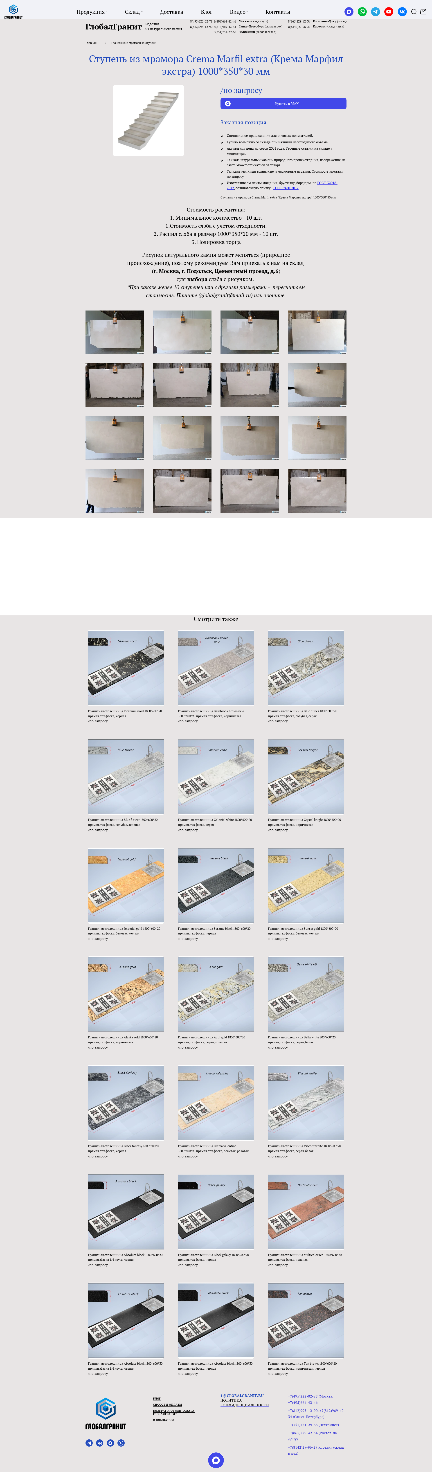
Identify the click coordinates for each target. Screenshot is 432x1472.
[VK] (402, 11)
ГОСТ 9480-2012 (286, 188)
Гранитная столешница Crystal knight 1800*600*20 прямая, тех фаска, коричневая (304, 822)
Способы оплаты (167, 1404)
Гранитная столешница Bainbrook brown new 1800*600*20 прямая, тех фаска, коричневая (211, 713)
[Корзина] (424, 11)
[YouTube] (388, 11)
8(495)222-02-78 (201, 21)
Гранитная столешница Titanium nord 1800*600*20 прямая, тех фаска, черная (125, 713)
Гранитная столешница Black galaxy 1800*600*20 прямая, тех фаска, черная (213, 1257)
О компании (163, 1420)
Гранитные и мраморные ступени (133, 43)
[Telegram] (375, 11)
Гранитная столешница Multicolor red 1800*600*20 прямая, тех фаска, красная (305, 1257)
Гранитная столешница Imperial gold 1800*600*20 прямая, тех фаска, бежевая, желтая (124, 931)
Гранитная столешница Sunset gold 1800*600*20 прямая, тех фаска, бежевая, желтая (303, 931)
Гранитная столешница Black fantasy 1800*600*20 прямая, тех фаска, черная (124, 1148)
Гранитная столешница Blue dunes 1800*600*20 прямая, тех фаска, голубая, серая (302, 713)
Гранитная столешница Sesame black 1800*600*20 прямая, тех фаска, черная (214, 931)
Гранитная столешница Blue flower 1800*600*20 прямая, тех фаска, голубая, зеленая (123, 822)
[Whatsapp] (362, 11)
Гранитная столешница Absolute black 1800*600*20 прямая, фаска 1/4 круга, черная (125, 1257)
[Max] (348, 11)
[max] (216, 1460)
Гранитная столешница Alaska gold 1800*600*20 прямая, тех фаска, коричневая (123, 1039)
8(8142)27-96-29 (299, 27)
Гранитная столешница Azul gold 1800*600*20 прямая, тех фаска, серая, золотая (211, 1039)
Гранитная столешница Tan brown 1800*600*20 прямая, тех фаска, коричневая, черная (302, 1366)
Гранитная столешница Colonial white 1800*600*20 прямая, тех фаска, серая (215, 822)
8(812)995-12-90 (201, 27)
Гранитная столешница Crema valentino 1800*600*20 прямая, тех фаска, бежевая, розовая (213, 1148)
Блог (157, 1398)
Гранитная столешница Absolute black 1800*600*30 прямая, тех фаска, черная (215, 1366)
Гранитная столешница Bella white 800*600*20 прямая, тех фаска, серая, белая (301, 1039)
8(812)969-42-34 (225, 27)
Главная (91, 43)
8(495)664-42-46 (225, 21)
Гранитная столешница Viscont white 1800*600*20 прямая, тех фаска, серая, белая (304, 1148)
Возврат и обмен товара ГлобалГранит (174, 1412)
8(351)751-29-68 (225, 32)
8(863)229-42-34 (299, 21)
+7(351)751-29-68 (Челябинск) (313, 1424)
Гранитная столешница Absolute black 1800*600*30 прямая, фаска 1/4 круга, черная (125, 1366)
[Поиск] (414, 11)
